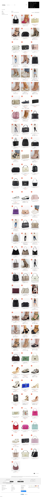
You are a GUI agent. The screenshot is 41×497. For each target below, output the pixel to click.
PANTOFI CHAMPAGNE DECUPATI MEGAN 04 (15, 374)
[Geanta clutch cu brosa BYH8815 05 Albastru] (25, 383)
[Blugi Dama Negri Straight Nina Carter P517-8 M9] (34, 263)
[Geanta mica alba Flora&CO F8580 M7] (34, 276)
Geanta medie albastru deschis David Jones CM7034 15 (35, 430)
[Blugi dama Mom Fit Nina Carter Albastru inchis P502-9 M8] (34, 237)
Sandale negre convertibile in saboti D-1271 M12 (25, 64)
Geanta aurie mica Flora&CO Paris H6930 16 (15, 105)
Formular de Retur (13, 489)
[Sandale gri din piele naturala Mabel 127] (25, 369)
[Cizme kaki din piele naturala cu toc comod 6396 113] (25, 263)
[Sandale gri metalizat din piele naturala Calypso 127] (34, 369)
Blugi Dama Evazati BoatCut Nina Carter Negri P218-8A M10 (25, 242)
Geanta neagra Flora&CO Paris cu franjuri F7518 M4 (15, 256)
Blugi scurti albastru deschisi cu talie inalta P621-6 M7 (35, 78)
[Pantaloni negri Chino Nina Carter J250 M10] (34, 128)
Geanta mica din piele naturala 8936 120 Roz (35, 51)
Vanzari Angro (31, 7)
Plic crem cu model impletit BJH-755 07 (25, 159)
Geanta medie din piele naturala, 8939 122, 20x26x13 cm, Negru (16, 187)
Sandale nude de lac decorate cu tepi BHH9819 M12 (35, 92)
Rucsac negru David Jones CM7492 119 (16, 307)
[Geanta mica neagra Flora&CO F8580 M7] (25, 223)
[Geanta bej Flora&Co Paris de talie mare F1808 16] (15, 452)
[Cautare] (14, 5)
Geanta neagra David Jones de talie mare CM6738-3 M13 (15, 147)
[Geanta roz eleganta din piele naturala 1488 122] (25, 209)
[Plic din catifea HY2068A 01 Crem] (15, 411)
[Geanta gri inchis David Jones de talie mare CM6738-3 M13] (15, 263)
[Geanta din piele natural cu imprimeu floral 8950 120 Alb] (25, 411)
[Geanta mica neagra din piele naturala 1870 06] (34, 141)
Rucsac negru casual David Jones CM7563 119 (34, 64)
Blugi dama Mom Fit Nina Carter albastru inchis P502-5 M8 (15, 229)
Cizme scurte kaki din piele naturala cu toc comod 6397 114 (35, 37)
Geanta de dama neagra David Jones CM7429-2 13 (16, 173)
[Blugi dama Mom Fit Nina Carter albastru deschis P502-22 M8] (15, 59)
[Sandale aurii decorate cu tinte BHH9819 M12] (25, 343)
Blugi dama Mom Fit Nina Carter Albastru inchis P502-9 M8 (34, 242)
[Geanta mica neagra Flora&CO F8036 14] (25, 302)
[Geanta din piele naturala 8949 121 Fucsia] (34, 411)
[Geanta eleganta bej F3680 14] (25, 276)
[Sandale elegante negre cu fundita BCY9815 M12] (34, 329)
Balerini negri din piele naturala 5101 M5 (34, 348)
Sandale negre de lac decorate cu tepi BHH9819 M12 (16, 348)
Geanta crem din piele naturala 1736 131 (35, 361)
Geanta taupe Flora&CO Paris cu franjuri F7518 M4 (25, 256)
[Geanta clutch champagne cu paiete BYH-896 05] (15, 316)
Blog (34, 7)
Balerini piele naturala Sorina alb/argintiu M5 (15, 201)
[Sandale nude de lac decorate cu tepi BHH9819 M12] (34, 86)
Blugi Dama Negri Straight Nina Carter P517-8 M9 (35, 268)
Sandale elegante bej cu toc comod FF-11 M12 (15, 92)
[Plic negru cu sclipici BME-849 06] (25, 438)
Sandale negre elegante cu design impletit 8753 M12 (25, 335)
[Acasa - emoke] (4, 5)
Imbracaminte (3, 13)
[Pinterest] (19, 481)
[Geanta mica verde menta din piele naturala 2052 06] (25, 356)
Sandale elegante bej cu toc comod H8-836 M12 (35, 160)
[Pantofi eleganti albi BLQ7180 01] (25, 397)
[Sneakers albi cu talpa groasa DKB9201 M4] (25, 72)
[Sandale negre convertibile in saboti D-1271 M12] (25, 59)
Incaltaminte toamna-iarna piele (5, 14)
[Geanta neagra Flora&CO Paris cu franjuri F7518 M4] (15, 250)
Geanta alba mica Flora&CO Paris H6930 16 (15, 51)
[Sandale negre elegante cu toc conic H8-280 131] (15, 32)
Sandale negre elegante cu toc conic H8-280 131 (15, 37)
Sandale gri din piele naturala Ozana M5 (25, 200)
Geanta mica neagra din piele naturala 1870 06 (35, 147)
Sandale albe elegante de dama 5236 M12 (16, 335)
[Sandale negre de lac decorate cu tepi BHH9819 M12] (15, 343)
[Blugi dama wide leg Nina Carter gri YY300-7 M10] (15, 128)
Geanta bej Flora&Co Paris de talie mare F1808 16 (15, 458)
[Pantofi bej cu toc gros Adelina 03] (34, 383)
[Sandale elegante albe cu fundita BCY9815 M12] (25, 86)
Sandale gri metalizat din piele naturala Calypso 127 (35, 374)
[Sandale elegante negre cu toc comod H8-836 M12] (25, 316)
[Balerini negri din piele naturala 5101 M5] (34, 343)
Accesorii (2, 12)
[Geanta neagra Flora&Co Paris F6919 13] (34, 452)
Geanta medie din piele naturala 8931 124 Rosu (16, 430)
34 (37, 473)
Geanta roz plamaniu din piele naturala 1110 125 (15, 120)
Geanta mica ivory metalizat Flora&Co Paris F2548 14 (25, 294)
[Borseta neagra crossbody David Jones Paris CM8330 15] (25, 32)
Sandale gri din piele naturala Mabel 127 (25, 374)
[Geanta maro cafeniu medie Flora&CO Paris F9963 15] (15, 356)
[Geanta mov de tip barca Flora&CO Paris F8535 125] (15, 465)
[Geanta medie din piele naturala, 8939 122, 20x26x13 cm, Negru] (15, 181)
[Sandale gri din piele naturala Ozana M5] (25, 195)
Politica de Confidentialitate (4, 488)
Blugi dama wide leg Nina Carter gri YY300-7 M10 (16, 133)
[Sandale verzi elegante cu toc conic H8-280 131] (34, 316)
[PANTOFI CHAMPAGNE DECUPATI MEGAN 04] (15, 369)
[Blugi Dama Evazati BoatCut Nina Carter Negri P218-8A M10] (25, 237)
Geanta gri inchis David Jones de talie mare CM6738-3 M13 (16, 268)
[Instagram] (23, 481)
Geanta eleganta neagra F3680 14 (25, 133)
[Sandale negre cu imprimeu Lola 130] (15, 383)
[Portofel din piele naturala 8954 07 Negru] (34, 100)
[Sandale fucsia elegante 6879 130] (25, 19)
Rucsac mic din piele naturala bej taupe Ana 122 (15, 242)
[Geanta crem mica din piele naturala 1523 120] (25, 168)
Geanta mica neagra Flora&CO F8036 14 (25, 307)
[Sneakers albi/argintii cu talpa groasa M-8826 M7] (34, 209)
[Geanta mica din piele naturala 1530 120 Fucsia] (25, 425)
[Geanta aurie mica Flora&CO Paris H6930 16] (15, 100)
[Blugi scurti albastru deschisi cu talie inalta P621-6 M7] (34, 72)
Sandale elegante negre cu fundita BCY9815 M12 (35, 335)
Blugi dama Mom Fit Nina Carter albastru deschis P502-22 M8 (15, 64)
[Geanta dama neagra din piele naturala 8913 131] (34, 250)
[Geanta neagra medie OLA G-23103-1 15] (34, 181)
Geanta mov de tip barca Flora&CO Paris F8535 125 (15, 471)
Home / (2, 9)
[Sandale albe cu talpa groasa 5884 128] (15, 438)
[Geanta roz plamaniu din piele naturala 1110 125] (15, 114)
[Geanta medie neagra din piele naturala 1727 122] (34, 114)
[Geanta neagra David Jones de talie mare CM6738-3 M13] (15, 141)
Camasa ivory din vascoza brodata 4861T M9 (35, 294)
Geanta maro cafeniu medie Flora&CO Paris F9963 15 (16, 362)
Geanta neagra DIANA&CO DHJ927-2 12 (15, 24)
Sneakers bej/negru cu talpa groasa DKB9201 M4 (16, 160)
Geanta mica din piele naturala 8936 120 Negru (25, 187)
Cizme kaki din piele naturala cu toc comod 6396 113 (25, 268)
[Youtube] (20, 481)
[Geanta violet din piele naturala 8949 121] (15, 209)
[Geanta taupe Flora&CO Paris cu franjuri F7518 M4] (25, 250)
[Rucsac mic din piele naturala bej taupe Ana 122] (15, 237)
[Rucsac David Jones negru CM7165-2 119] (25, 141)
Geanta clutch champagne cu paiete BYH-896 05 (15, 321)
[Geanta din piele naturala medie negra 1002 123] (25, 45)
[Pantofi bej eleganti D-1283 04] (25, 114)
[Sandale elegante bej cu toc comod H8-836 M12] (34, 154)
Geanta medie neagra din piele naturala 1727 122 (35, 120)
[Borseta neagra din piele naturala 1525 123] (15, 397)
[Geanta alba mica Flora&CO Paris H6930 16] (15, 45)
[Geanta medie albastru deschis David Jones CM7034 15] (34, 425)
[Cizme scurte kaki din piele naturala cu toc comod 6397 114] (34, 32)
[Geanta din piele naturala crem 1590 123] (25, 452)
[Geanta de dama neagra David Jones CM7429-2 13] (15, 168)
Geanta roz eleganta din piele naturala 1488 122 (25, 215)
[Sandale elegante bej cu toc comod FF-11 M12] (15, 86)
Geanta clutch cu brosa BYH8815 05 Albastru (25, 389)
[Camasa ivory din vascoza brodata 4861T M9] (34, 289)
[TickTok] (21, 481)
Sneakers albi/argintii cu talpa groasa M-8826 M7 (35, 215)
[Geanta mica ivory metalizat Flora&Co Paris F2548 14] (25, 289)
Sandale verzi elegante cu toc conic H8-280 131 (35, 321)
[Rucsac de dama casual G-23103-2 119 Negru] (34, 168)
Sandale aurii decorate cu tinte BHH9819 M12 (25, 348)
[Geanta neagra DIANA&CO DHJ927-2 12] (15, 19)
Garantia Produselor (13, 488)
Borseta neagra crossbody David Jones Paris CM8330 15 (25, 37)
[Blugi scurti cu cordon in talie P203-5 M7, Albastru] (34, 302)
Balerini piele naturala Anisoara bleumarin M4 (25, 105)
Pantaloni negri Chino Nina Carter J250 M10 (35, 133)
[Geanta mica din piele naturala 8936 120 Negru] (25, 181)
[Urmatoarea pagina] (38, 473)
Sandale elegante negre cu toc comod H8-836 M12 (25, 321)
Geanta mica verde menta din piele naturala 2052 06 (25, 362)
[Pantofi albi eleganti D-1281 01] (15, 72)
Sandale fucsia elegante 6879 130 (25, 24)
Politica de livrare (3, 489)
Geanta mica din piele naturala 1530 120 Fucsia (25, 430)
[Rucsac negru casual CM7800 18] (15, 276)
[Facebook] (18, 481)
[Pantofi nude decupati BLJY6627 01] (34, 397)
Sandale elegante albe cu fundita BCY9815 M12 (25, 92)
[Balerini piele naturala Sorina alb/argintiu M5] (15, 195)
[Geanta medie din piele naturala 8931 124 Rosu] (15, 425)
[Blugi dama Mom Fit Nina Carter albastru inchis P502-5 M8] (15, 223)
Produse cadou (31, 6)
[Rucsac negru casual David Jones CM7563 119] (34, 59)
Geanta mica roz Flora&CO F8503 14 (35, 200)
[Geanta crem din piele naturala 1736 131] (34, 356)
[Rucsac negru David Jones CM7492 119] (15, 302)
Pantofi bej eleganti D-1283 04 (25, 119)
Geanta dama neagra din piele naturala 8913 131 (35, 256)
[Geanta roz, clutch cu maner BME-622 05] (34, 438)
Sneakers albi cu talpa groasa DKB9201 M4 (25, 78)
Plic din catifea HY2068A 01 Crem (15, 416)
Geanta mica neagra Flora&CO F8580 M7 (25, 228)
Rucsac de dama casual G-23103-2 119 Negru (35, 173)
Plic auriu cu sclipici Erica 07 (35, 24)
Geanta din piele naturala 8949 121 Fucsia (35, 417)
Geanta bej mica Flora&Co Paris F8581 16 (35, 228)
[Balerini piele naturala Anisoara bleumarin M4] (25, 100)
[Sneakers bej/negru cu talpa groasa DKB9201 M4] (15, 154)
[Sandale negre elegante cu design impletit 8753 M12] (25, 329)
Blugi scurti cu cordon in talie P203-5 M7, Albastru (34, 308)
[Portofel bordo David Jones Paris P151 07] (15, 289)
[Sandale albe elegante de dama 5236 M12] (15, 329)
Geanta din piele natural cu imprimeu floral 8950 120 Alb (25, 417)
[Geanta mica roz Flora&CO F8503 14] (34, 195)
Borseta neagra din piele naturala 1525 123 (15, 403)
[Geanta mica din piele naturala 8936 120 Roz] (34, 45)
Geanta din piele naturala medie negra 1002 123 (25, 51)
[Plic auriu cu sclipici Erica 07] (34, 19)
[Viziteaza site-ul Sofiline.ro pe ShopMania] (22, 494)
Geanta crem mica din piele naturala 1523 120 (25, 173)
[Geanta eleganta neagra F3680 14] (25, 128)
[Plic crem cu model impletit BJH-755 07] (25, 154)
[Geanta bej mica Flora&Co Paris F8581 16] (34, 223)
